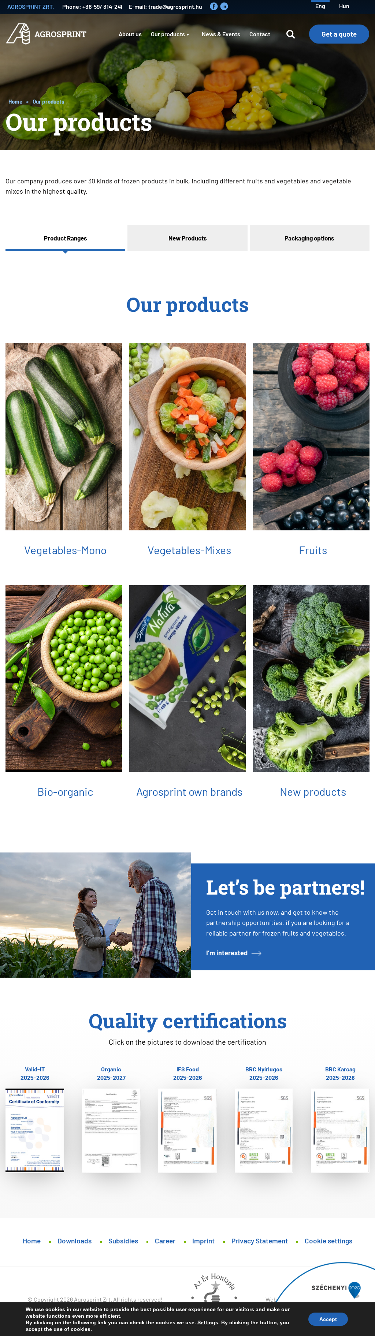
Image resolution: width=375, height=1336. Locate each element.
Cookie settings (328, 1240)
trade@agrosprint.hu (175, 6)
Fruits (313, 549)
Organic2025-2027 (111, 1073)
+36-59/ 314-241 (102, 6)
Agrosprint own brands (189, 791)
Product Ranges (65, 238)
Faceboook (214, 6)
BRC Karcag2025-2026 (340, 1073)
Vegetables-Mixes (189, 549)
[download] (34, 1131)
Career (165, 1240)
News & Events (221, 33)
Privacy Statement (259, 1240)
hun (344, 5)
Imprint (203, 1240)
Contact (259, 33)
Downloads (74, 1240)
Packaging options (309, 238)
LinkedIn (224, 6)
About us (130, 33)
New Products (187, 238)
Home (15, 101)
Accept (328, 1319)
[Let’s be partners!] (95, 915)
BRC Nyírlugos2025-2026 (263, 1073)
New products (313, 791)
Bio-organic (65, 791)
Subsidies (123, 1240)
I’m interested (227, 952)
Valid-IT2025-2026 (35, 1073)
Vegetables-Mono (65, 549)
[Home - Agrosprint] (47, 39)
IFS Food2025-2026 (187, 1073)
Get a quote (339, 33)
